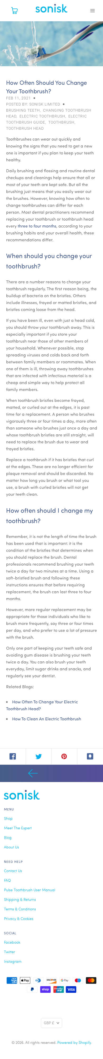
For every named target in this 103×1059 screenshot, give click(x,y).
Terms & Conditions (20, 908)
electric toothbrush (42, 116)
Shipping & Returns (20, 899)
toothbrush (61, 122)
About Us (11, 847)
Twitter (9, 951)
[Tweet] (39, 756)
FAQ (7, 880)
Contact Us (13, 870)
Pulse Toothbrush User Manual (29, 889)
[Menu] (92, 11)
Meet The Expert (18, 827)
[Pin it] (64, 756)
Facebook (12, 942)
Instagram (12, 961)
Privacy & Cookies (18, 918)
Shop (8, 818)
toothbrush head (25, 128)
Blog (8, 837)
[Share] (13, 756)
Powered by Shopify (74, 1042)
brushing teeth (23, 110)
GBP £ (49, 1023)
